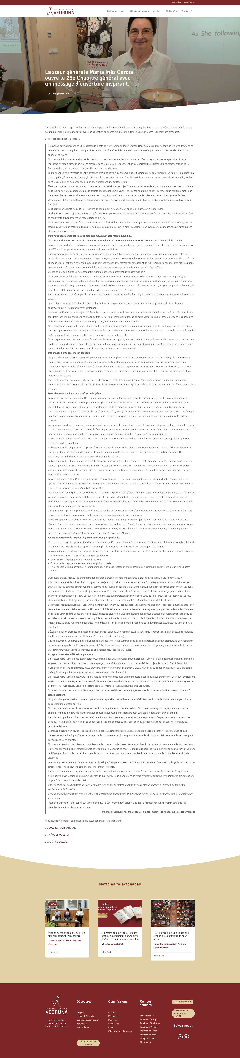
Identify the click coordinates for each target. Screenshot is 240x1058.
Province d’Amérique (150, 1023)
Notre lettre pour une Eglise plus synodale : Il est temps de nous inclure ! (171, 936)
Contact (185, 11)
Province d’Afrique (149, 1027)
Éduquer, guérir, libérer (88, 1020)
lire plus (54, 952)
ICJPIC (111, 1012)
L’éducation (113, 1016)
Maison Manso (147, 1015)
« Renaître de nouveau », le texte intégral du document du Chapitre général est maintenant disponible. (120, 936)
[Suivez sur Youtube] (186, 1036)
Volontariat (113, 1023)
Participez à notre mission (88, 1043)
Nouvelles (176, 2)
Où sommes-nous (138, 11)
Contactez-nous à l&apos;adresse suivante (180, 1013)
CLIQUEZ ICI (62, 834)
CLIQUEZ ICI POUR (55, 827)
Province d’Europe (149, 1019)
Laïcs (110, 1027)
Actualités (82, 1023)
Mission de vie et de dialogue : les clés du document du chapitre (66, 934)
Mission (156, 11)
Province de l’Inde (148, 1030)
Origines (81, 1012)
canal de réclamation (182, 1002)
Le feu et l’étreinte (85, 1016)
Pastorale (112, 1020)
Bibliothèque (172, 11)
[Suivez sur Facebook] (180, 1036)
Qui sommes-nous (115, 11)
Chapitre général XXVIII (59, 93)
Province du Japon (149, 1034)
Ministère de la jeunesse (120, 1031)
